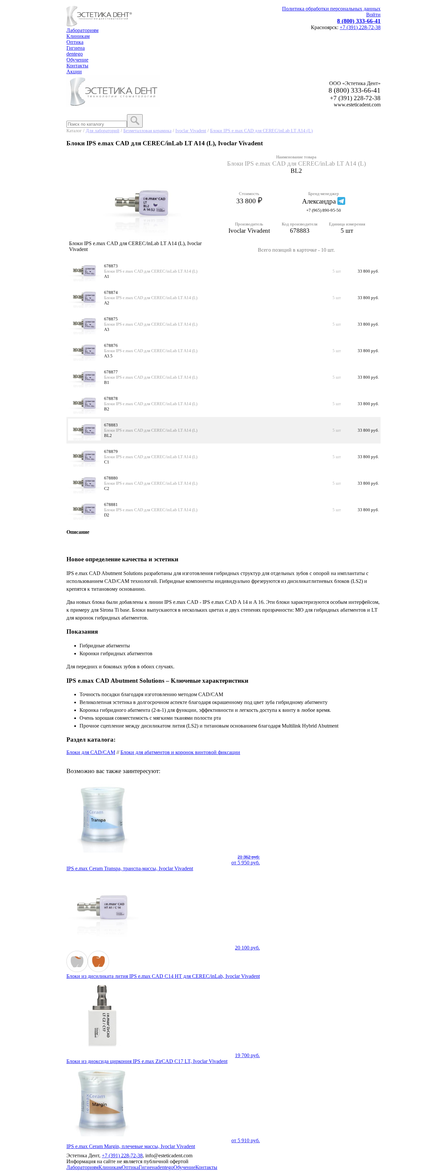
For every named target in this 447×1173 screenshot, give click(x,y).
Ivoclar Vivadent (190, 130)
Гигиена (75, 48)
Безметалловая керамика (147, 130)
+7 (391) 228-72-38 (360, 27)
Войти (373, 14)
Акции (74, 71)
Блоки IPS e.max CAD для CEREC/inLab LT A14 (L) (261, 130)
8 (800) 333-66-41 (359, 21)
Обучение (77, 60)
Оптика (74, 42)
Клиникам (78, 36)
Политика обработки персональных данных (331, 8)
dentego (74, 54)
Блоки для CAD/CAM (90, 752)
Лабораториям (82, 30)
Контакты (77, 65)
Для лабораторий (102, 130)
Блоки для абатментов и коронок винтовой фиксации (180, 752)
